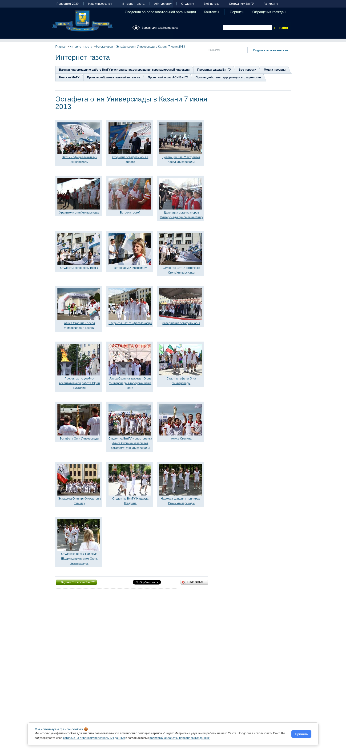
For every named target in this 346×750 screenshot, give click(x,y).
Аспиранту (271, 3)
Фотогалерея (104, 46)
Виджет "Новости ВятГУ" (76, 582)
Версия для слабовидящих (160, 27)
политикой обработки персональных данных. (179, 738)
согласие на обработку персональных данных (94, 738)
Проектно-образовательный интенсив (113, 77)
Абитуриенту (163, 3)
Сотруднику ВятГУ (241, 3)
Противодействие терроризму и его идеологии (228, 77)
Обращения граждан (269, 12)
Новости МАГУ (69, 77)
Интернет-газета (133, 3)
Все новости (247, 69)
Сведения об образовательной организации (160, 12)
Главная (60, 46)
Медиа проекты (275, 69)
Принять (301, 734)
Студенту (187, 3)
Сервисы (237, 12)
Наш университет (100, 3)
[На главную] (82, 21)
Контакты (211, 12)
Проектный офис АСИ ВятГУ (168, 77)
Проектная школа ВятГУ (214, 69)
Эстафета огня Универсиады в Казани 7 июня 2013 (150, 46)
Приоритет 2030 (67, 3)
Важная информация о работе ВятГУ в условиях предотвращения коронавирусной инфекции (124, 69)
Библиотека (211, 3)
